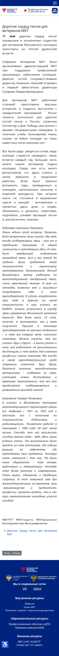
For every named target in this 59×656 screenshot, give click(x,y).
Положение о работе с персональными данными (29, 610)
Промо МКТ (29, 607)
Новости (29, 603)
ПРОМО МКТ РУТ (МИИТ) (29, 645)
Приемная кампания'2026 (29, 627)
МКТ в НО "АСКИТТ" (29, 641)
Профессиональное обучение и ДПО (29, 624)
